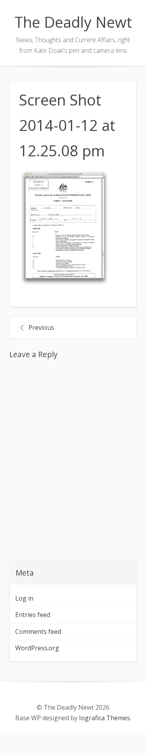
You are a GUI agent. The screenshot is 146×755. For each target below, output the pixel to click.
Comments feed (38, 631)
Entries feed (32, 614)
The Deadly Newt (73, 22)
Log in (24, 598)
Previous (41, 327)
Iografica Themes (104, 718)
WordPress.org (37, 648)
